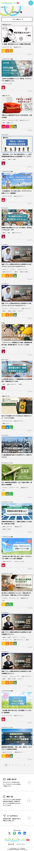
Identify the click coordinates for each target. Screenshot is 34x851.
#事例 (3, 122)
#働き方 (4, 159)
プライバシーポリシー (21, 844)
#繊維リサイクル (10, 122)
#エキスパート (5, 269)
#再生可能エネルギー (18, 47)
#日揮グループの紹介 (12, 159)
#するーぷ (4, 120)
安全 (4, 322)
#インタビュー (13, 269)
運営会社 (10, 844)
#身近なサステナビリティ (25, 120)
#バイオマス (4, 487)
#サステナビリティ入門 (7, 47)
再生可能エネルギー (7, 24)
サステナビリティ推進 (8, 58)
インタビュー (6, 244)
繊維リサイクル (6, 95)
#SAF (3, 490)
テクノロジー (6, 134)
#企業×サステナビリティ (17, 232)
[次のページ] (28, 765)
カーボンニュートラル (8, 462)
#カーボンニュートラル (22, 269)
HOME (2, 7)
